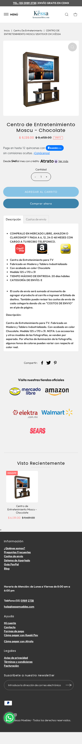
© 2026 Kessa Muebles (17, 720)
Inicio (7, 30)
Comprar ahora (41, 203)
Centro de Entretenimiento (28, 30)
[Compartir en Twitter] (49, 363)
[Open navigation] (6, 14)
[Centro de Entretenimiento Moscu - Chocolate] (22, 487)
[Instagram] (15, 715)
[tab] (13, 219)
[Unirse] (69, 685)
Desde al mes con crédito (35, 161)
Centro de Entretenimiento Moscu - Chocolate (22, 509)
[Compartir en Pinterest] (55, 363)
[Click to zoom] (72, 47)
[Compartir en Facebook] (42, 363)
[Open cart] (75, 14)
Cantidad (41, 169)
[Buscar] (67, 14)
